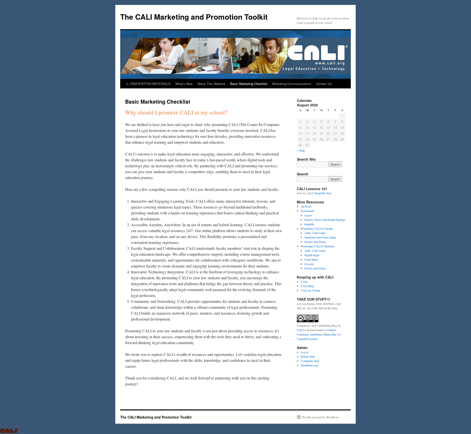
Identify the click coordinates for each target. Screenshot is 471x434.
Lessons (309, 264)
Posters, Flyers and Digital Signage (324, 220)
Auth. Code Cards (315, 233)
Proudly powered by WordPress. (321, 417)
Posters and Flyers (315, 242)
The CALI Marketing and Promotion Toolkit (194, 16)
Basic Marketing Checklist (248, 83)
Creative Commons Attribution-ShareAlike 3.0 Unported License (319, 334)
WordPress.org (309, 365)
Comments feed (310, 361)
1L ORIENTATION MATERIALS (148, 83)
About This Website (211, 83)
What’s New (183, 83)
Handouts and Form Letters (320, 237)
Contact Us (324, 83)
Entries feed (307, 356)
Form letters (311, 259)
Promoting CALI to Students (317, 246)
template (309, 224)
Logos (308, 215)
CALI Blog (307, 286)
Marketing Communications (291, 83)
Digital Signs (312, 255)
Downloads (307, 211)
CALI (304, 281)
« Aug (301, 150)
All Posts (306, 206)
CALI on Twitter (310, 290)
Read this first (323, 193)
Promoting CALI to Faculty (317, 228)
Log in (304, 352)
